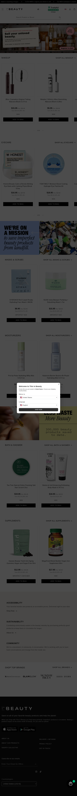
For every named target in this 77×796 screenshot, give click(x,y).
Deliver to (22, 394)
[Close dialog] (59, 384)
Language (22, 402)
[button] (38, 397)
